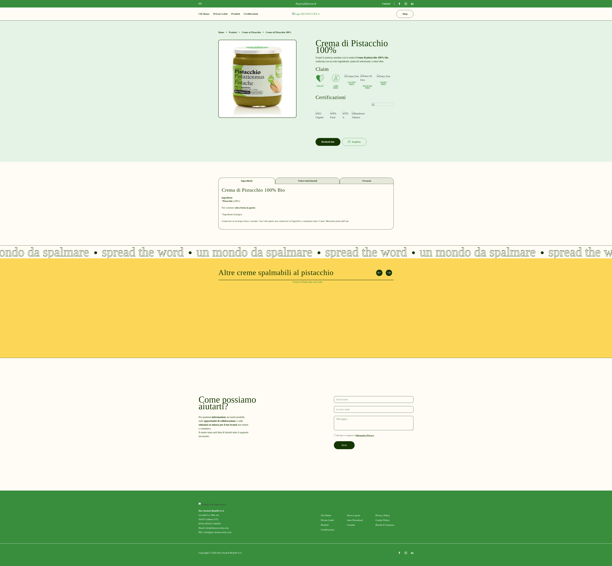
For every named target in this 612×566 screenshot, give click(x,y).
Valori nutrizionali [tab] (307, 181)
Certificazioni (251, 14)
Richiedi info (328, 142)
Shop (405, 14)
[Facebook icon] (399, 3)
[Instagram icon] (405, 3)
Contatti (386, 4)
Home (221, 32)
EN (200, 4)
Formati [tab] (366, 181)
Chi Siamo (204, 14)
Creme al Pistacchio (251, 32)
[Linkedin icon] (412, 4)
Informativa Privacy (365, 435)
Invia (344, 445)
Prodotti (235, 14)
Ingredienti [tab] (246, 181)
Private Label (220, 14)
